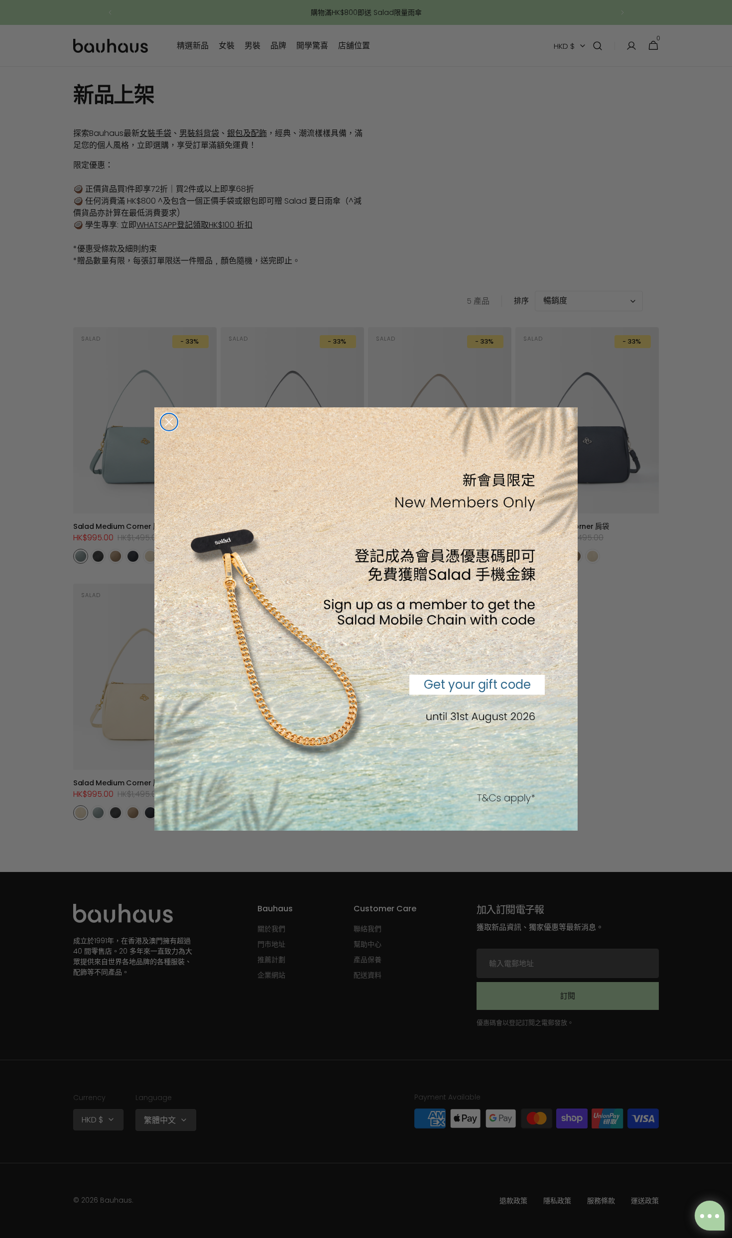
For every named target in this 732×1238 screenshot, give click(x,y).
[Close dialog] (169, 422)
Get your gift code (477, 684)
